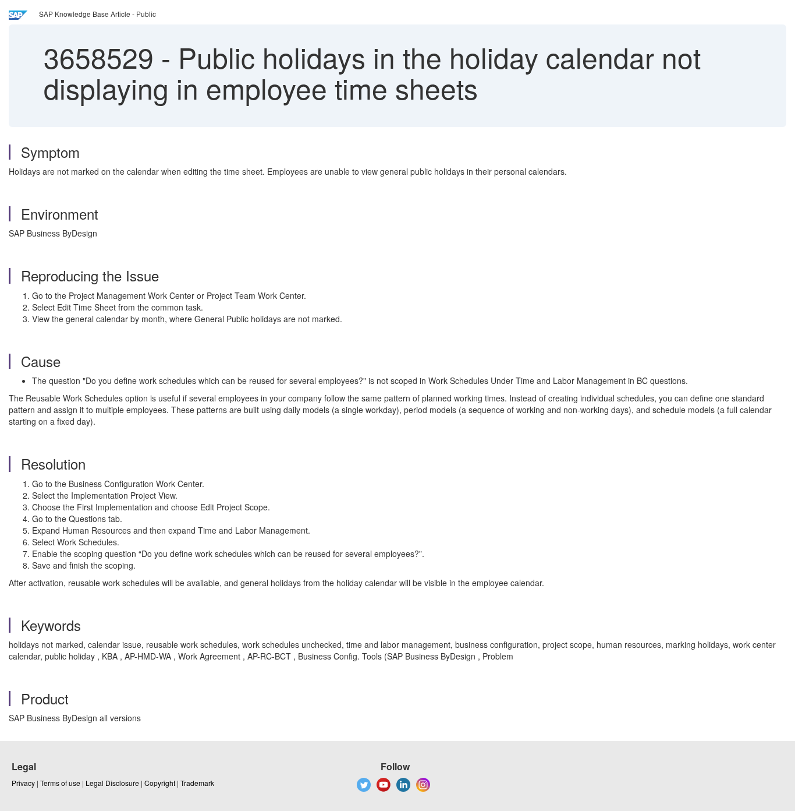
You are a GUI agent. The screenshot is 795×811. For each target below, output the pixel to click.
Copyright (159, 783)
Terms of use (60, 783)
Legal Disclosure (112, 783)
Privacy (23, 783)
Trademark (197, 783)
